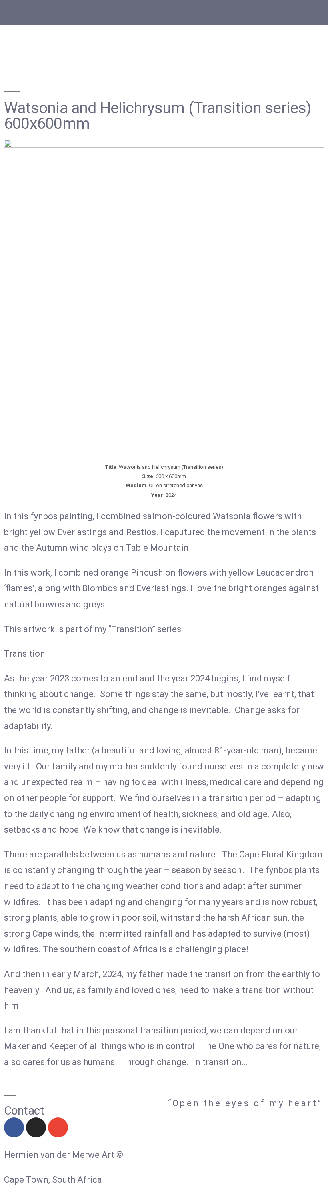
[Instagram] (36, 1127)
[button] (9, 10)
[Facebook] (14, 1127)
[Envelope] (58, 1127)
